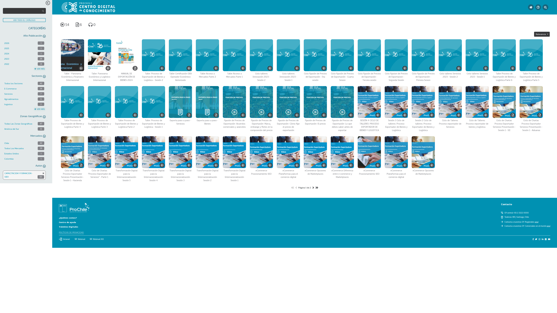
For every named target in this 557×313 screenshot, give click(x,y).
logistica (8, 104)
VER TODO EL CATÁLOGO (24, 20)
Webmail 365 (98, 239)
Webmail (81, 239)
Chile (6, 143)
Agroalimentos (11, 99)
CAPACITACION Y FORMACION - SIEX (18, 175)
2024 (6, 53)
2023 (6, 59)
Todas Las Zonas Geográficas (18, 123)
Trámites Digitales (68, 226)
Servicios (8, 94)
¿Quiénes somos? (68, 217)
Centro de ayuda (67, 222)
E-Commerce (10, 88)
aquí (536, 222)
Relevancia (541, 34)
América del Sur (11, 129)
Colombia (8, 159)
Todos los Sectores (13, 83)
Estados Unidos (11, 153)
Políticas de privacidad (71, 232)
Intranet (66, 239)
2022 (6, 64)
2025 (6, 48)
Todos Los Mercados (14, 148)
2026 (6, 43)
